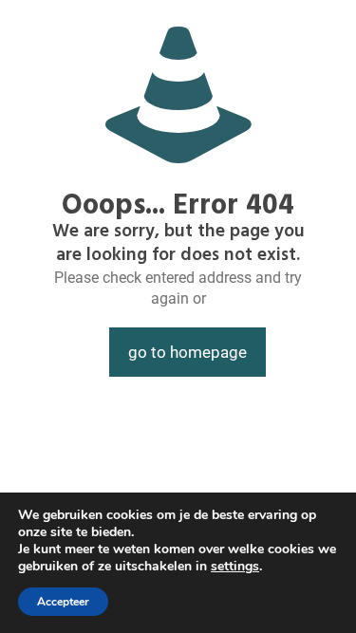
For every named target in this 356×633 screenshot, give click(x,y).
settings (235, 566)
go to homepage (187, 352)
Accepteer (63, 601)
